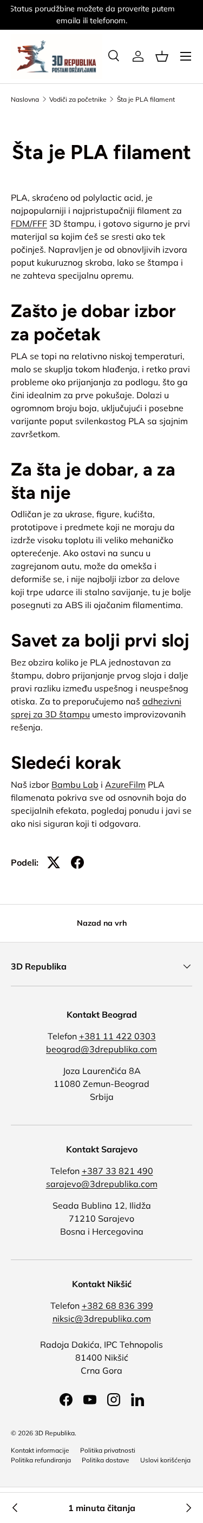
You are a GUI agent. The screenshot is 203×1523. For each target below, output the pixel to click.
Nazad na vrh (102, 923)
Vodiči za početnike (78, 99)
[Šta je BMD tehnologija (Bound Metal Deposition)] (187, 1508)
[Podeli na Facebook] (77, 862)
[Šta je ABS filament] (15, 1508)
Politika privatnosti (107, 1450)
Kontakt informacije (40, 1450)
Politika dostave (105, 1460)
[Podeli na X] (54, 862)
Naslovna (25, 99)
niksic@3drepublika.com (102, 1318)
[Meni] (186, 56)
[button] (162, 56)
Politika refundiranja (41, 1460)
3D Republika (55, 1433)
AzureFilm (125, 784)
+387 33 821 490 (117, 1170)
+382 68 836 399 (117, 1305)
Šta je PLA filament (146, 99)
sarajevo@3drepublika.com (102, 1183)
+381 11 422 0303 (117, 1036)
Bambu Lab (75, 784)
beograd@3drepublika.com (101, 1049)
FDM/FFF (29, 223)
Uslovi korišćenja (165, 1460)
